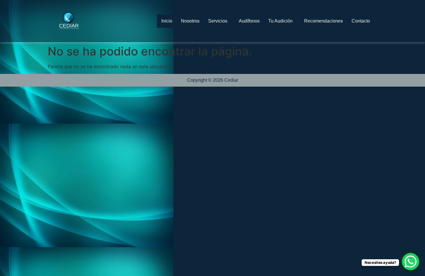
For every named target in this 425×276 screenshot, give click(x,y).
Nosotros (190, 20)
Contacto (361, 20)
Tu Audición (280, 20)
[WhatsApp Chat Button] (410, 261)
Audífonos (249, 20)
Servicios (217, 20)
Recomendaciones (323, 20)
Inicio (166, 20)
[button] (219, 21)
